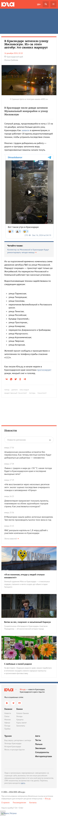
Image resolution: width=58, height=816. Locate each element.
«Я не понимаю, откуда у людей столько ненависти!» (24, 576)
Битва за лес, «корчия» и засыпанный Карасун (27, 622)
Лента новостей (10, 538)
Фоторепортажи (43, 756)
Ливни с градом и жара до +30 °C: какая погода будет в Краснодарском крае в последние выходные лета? (28, 471)
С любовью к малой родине (18, 663)
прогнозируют (44, 369)
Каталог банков (22, 713)
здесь (23, 783)
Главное (8, 709)
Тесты (38, 740)
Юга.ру (23, 689)
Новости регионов (16, 439)
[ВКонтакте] (6, 703)
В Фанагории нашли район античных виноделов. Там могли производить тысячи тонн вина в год (28, 518)
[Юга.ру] (7, 4)
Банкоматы (20, 726)
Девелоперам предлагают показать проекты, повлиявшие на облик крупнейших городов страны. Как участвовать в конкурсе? (26, 503)
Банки (19, 709)
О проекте (5, 802)
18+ (39, 4)
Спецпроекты (42, 752)
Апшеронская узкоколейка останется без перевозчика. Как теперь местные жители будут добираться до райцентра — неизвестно (27, 455)
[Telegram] (13, 703)
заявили (26, 130)
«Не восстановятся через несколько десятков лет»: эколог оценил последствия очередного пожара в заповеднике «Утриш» (27, 487)
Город (7, 390)
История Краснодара (12, 746)
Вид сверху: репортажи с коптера (17, 740)
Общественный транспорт (15, 393)
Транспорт (42, 393)
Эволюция (40, 748)
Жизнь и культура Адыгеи (14, 749)
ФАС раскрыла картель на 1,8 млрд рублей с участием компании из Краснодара (26, 532)
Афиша (7, 722)
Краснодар (24, 390)
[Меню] (53, 4)
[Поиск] (46, 4)
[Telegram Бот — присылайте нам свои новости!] (19, 703)
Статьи (6, 716)
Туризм (8, 735)
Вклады (19, 716)
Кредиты (20, 719)
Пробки (7, 729)
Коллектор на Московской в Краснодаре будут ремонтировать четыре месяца (28, 251)
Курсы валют (21, 722)
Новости (10, 430)
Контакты (33, 802)
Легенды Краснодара (12, 743)
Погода (32, 393)
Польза (38, 744)
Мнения (7, 719)
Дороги (15, 390)
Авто (37, 736)
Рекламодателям (19, 802)
